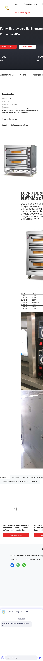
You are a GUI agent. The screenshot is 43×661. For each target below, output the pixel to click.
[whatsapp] (18, 565)
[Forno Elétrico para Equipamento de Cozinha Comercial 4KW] (15, 509)
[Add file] (2, 657)
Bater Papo (27, 47)
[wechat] (24, 565)
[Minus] (40, 612)
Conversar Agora (8, 47)
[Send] (40, 657)
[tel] (30, 565)
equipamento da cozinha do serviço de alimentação (20, 481)
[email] (12, 565)
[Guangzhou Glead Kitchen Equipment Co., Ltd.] (6, 8)
